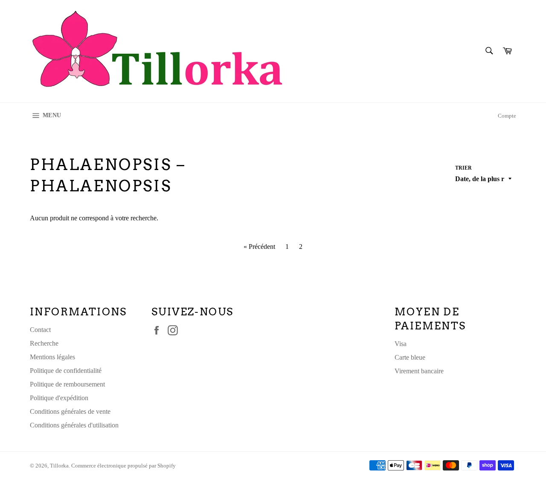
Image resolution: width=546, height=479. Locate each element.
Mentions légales (52, 357)
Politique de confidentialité (66, 370)
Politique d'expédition (59, 397)
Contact (40, 329)
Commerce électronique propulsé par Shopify (123, 466)
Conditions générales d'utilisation (74, 425)
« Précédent (259, 246)
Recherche (44, 343)
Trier (463, 168)
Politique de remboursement (67, 384)
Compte (507, 116)
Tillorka (59, 466)
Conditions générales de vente (70, 411)
